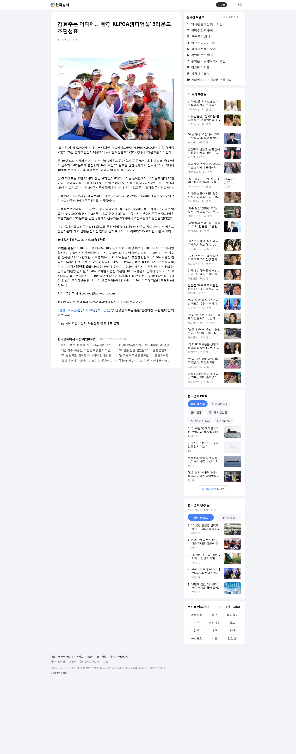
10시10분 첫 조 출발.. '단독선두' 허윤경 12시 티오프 (87, 345)
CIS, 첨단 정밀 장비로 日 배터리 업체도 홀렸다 (87, 355)
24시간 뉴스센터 (85, 656)
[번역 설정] (156, 49)
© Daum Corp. (59, 672)
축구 (214, 615)
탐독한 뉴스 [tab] (228, 517)
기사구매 (88, 310)
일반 (232, 630)
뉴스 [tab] (219, 606)
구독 (222, 4)
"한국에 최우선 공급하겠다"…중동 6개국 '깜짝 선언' (145, 355)
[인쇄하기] (170, 49)
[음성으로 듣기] (150, 49)
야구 (196, 622)
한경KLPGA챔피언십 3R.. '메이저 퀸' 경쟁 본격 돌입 (145, 345)
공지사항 (101, 656)
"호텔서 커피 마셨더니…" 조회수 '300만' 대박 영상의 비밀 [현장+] (87, 360)
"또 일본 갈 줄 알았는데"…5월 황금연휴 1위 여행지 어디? (145, 350)
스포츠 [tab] (236, 606)
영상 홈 (232, 638)
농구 (196, 630)
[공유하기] (233, 5)
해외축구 (232, 615)
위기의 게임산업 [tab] (217, 412)
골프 (232, 622)
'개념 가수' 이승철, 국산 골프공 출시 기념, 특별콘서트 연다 (87, 350)
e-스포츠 (196, 638)
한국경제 (62, 5)
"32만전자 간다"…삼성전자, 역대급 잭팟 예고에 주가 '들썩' (145, 360)
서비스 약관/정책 (118, 656)
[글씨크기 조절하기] (163, 49)
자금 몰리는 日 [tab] (220, 404)
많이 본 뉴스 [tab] (201, 517)
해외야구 (214, 622)
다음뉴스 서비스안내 (62, 656)
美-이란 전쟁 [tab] (197, 404)
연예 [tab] (227, 606)
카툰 (214, 638)
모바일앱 (103, 310)
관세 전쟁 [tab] (195, 412)
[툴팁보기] (241, 17)
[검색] (241, 5)
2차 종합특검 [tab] (224, 420)
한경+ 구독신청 (69, 310)
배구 (214, 630)
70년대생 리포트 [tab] (200, 420)
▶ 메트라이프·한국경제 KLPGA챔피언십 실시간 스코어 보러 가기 (100, 302)
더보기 (213, 489)
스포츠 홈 (196, 615)
